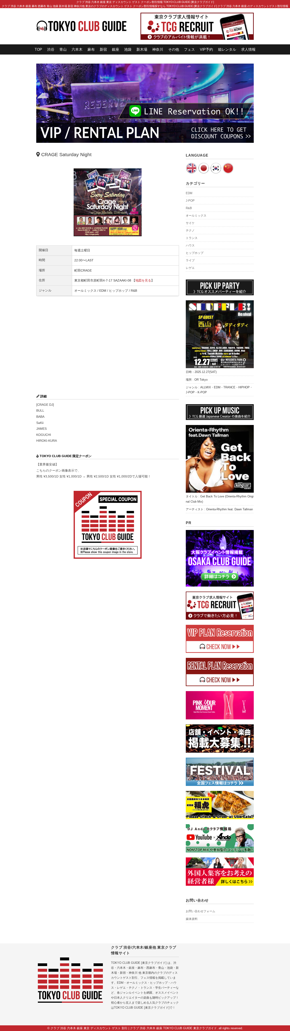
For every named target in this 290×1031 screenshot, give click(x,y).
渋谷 (50, 49)
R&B (189, 208)
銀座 (115, 49)
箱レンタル (227, 49)
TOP (38, 49)
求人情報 (248, 49)
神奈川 (157, 49)
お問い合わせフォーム (200, 911)
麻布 (91, 49)
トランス (192, 238)
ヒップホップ (194, 253)
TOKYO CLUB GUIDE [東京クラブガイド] (139, 962)
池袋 (127, 49)
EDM (189, 193)
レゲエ (190, 268)
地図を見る (143, 280)
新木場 (141, 49)
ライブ (190, 260)
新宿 (103, 49)
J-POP (190, 200)
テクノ (190, 230)
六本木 (77, 49)
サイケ (190, 223)
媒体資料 (192, 919)
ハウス (190, 245)
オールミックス (196, 215)
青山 (63, 49)
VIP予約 (206, 49)
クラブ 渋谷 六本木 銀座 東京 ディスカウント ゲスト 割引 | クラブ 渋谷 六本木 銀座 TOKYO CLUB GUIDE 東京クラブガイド (134, 1028)
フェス (189, 49)
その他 (173, 49)
